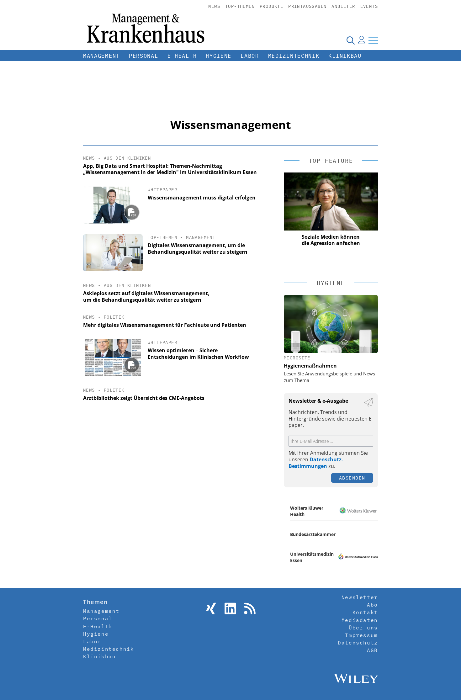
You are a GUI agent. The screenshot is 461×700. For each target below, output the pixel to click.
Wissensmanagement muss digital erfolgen (202, 197)
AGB (372, 650)
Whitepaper (162, 190)
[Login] (361, 40)
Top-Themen (240, 6)
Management (101, 55)
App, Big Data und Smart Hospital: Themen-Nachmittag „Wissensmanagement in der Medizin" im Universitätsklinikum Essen (170, 169)
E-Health (182, 55)
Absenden (352, 478)
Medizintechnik (294, 55)
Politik (114, 317)
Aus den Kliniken (127, 158)
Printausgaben (307, 6)
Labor (250, 55)
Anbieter (343, 6)
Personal (143, 55)
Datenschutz (358, 642)
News (214, 6)
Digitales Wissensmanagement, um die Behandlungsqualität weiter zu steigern (197, 248)
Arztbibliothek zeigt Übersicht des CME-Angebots (143, 398)
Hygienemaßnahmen (310, 365)
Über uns (363, 627)
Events (369, 6)
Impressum (361, 635)
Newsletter (360, 597)
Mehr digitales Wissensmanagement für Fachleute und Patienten (164, 324)
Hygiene (218, 55)
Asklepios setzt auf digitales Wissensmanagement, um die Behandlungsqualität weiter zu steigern (146, 296)
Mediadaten (360, 620)
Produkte (271, 6)
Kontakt (365, 612)
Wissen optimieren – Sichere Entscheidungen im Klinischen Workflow (198, 353)
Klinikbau (344, 55)
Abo (372, 605)
